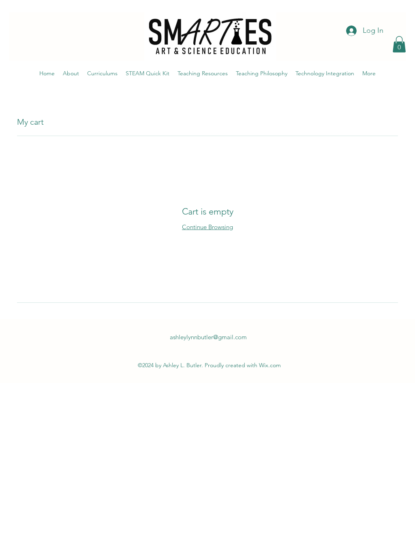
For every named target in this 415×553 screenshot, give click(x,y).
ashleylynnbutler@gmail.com (208, 337)
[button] (399, 44)
